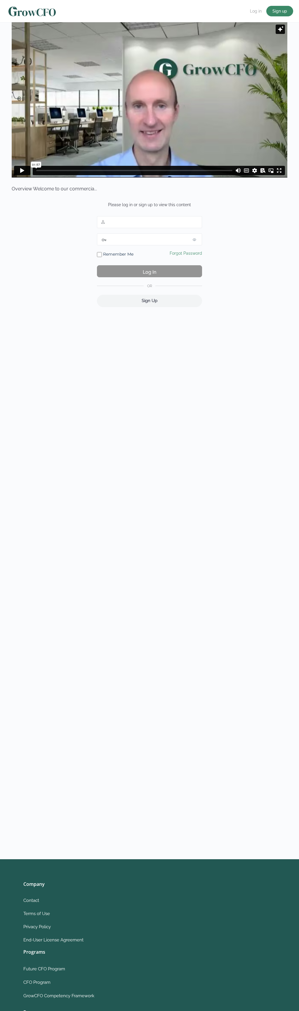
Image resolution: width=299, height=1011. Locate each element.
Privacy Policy (37, 926)
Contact (31, 900)
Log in (256, 11)
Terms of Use (36, 913)
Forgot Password (186, 253)
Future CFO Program (44, 969)
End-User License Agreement (53, 940)
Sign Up (149, 300)
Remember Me (117, 254)
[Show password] (196, 239)
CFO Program (37, 982)
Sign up (279, 11)
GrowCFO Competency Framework (58, 995)
